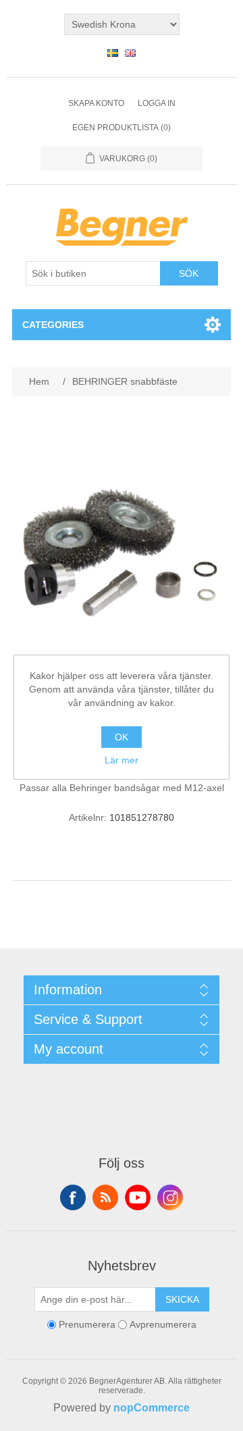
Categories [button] (53, 324)
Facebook (73, 1197)
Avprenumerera (163, 1324)
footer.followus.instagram (170, 1197)
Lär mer (121, 760)
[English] (130, 52)
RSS (105, 1197)
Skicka (182, 1299)
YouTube (138, 1197)
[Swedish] (113, 52)
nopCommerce (151, 1407)
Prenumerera (87, 1324)
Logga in (157, 103)
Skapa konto (96, 103)
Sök (188, 273)
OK (121, 737)
